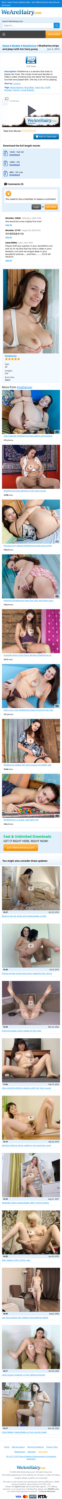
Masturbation (16, 87)
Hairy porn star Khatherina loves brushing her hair (28, 710)
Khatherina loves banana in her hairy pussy (25, 490)
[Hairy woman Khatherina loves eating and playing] (31, 412)
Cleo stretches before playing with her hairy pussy (26, 1088)
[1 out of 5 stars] (22, 131)
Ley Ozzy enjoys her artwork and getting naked (25, 1317)
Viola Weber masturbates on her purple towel (24, 1432)
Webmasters (19, 1451)
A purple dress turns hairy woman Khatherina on (27, 655)
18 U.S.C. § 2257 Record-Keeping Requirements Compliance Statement (31, 1457)
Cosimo (16, 83)
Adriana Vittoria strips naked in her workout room (26, 1145)
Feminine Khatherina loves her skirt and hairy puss (28, 600)
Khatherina (29, 45)
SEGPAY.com (53, 1489)
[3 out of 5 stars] (28, 131)
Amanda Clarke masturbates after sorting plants (25, 1202)
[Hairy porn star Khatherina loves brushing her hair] (31, 686)
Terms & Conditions (35, 1447)
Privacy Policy (52, 1447)
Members (32, 1451)
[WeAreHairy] (31, 1467)
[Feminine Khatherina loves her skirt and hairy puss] (31, 576)
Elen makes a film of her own (16, 1260)
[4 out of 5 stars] (31, 131)
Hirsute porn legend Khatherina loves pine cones (28, 545)
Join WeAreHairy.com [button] (20, 847)
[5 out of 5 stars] (34, 131)
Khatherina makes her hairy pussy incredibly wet (27, 765)
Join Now (51, 207)
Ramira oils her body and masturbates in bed (24, 916)
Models (16, 45)
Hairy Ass (39, 87)
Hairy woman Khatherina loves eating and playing (28, 436)
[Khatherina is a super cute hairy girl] (31, 796)
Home (5, 45)
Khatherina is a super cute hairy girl (21, 819)
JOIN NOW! (54, 34)
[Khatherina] (31, 311)
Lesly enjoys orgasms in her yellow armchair (23, 1374)
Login (36, 207)
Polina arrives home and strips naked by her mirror (27, 973)
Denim (16, 90)
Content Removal (47, 1491)
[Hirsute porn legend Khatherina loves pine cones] (31, 521)
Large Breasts (27, 90)
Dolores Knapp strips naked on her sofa (21, 1030)
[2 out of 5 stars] (25, 131)
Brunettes (29, 87)
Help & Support (18, 1447)
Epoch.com (20, 1486)
